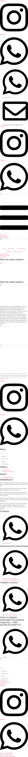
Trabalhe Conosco (17, 251)
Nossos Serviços (21, 248)
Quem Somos (11, 248)
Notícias (8, 251)
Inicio (4, 248)
